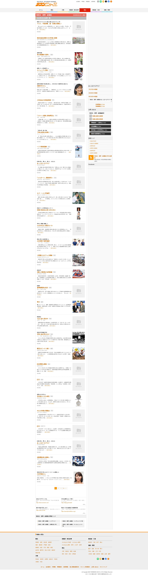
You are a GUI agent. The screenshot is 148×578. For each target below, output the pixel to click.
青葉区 (37, 542)
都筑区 (50, 542)
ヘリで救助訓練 (42, 146)
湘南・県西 (107, 10)
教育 (52, 348)
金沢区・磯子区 (39, 550)
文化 (53, 100)
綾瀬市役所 (92, 150)
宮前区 (37, 559)
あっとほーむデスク (43, 163)
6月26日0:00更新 (93, 93)
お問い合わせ (94, 567)
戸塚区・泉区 (47, 545)
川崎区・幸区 (38, 561)
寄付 (38, 302)
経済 (42, 302)
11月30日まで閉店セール (45, 225)
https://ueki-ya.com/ (40, 510)
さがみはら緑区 (66, 545)
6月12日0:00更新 (93, 96)
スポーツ (51, 70)
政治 (52, 54)
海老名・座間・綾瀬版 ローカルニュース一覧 (73, 525)
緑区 (41, 542)
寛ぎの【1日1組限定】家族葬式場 (69, 507)
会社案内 (78, 1)
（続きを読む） (42, 29)
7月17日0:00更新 (93, 89)
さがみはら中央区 (66, 542)
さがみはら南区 (76, 542)
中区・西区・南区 (48, 547)
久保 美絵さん (41, 474)
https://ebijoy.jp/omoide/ (66, 502)
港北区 (45, 542)
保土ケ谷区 (47, 550)
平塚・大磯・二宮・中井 (94, 551)
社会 (56, 115)
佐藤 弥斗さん (41, 86)
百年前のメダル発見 (43, 396)
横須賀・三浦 (95, 10)
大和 (63, 551)
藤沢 (89, 548)
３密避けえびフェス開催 (44, 255)
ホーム (41, 10)
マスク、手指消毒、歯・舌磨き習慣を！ (49, 23)
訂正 (38, 379)
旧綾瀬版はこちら (100, 106)
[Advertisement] (100, 53)
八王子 (76, 545)
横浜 (52, 10)
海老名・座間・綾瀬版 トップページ (46, 521)
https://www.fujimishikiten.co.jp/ (68, 511)
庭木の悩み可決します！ (42, 507)
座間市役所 (92, 145)
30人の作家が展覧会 (43, 410)
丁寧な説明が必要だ (43, 132)
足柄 (106, 554)
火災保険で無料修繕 (43, 241)
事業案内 (88, 1)
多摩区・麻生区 (49, 559)
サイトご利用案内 (85, 567)
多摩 (80, 545)
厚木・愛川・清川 (66, 554)
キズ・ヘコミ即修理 (43, 193)
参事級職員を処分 (42, 287)
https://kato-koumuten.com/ (42, 502)
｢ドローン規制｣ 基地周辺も (45, 115)
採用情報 (93, 1)
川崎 (63, 10)
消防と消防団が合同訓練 (44, 272)
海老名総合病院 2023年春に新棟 (47, 38)
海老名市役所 (93, 141)
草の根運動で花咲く (43, 54)
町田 (72, 545)
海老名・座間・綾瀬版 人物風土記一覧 (47, 524)
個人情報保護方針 (74, 567)
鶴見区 (53, 550)
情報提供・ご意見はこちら (98, 122)
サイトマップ (103, 567)
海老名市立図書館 (94, 143)
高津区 (42, 559)
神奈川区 (37, 552)
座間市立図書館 (93, 148)
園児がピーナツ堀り (43, 348)
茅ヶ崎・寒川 (98, 548)
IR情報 (83, 1)
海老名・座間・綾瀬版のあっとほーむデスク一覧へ (101, 100)
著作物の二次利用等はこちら (99, 130)
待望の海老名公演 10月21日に (46, 210)
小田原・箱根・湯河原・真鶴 (95, 554)
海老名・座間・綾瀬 (70, 551)
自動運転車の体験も (43, 457)
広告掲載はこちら (96, 126)
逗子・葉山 (99, 542)
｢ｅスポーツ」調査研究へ (45, 177)
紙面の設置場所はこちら (98, 133)
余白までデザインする (41, 499)
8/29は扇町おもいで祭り (67, 499)
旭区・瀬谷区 (38, 545)
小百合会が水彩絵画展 (44, 100)
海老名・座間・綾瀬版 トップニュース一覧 (73, 521)
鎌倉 (93, 548)
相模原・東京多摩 (74, 10)
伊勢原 (74, 554)
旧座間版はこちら (100, 104)
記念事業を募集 (42, 364)
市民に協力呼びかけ (43, 334)
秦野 (109, 554)
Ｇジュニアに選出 (42, 70)
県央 (85, 10)
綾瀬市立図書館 (93, 153)
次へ (64, 488)
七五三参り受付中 (42, 318)
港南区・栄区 (38, 547)
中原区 (55, 559)
